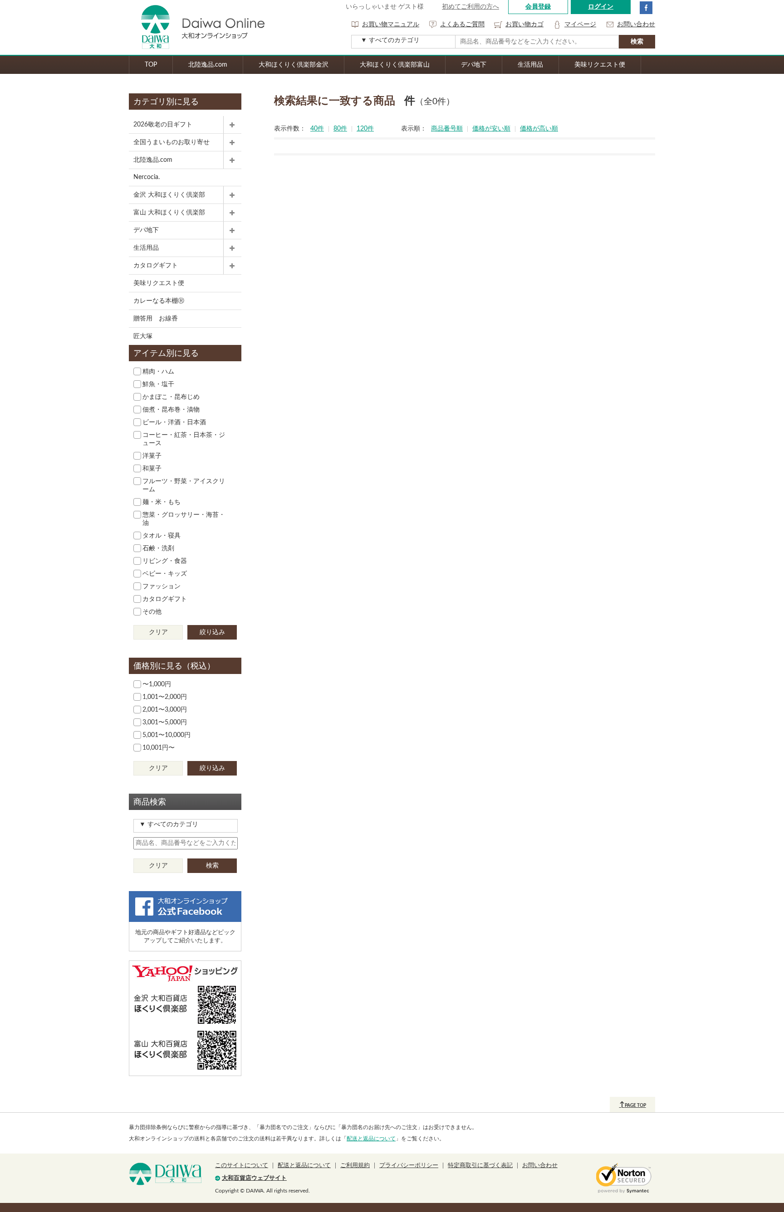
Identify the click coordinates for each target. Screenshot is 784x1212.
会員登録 (538, 7)
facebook (646, 7)
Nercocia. (146, 177)
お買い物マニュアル (390, 24)
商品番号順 (447, 129)
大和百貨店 (165, 1174)
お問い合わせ (636, 24)
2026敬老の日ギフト (162, 124)
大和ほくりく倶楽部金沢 (293, 65)
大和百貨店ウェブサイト (254, 1178)
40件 (317, 129)
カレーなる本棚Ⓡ (158, 301)
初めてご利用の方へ (470, 7)
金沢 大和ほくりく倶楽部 (169, 195)
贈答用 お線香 (155, 318)
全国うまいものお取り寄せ (171, 142)
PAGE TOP (632, 1104)
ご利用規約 (355, 1165)
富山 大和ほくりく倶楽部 (169, 212)
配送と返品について (371, 1138)
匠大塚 (142, 336)
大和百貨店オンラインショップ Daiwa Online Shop (197, 27)
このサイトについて (241, 1165)
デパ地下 (473, 65)
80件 (340, 129)
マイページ (580, 24)
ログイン (600, 7)
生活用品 (530, 65)
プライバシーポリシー (408, 1165)
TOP (151, 65)
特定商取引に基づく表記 (480, 1165)
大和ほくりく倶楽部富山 (395, 65)
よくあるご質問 (462, 24)
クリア (158, 632)
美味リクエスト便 (599, 65)
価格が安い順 (491, 129)
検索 (212, 866)
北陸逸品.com (207, 65)
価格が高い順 (539, 129)
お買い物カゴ (524, 24)
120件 (365, 129)
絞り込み (212, 632)
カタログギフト (155, 265)
